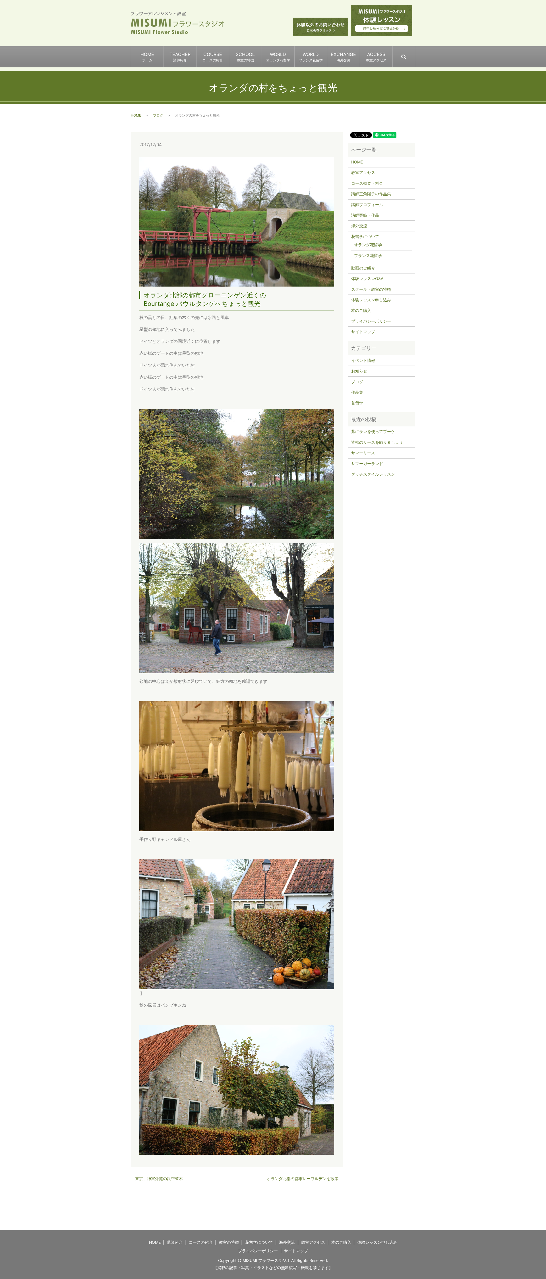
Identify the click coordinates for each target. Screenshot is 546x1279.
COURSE (212, 56)
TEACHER (180, 56)
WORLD (278, 56)
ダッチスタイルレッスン (373, 474)
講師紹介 (175, 1242)
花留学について (365, 236)
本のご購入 (361, 310)
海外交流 (359, 225)
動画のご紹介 (363, 268)
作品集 (357, 392)
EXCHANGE (343, 56)
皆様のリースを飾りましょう (377, 442)
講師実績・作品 (365, 215)
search (414, 54)
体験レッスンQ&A (367, 278)
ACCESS (376, 56)
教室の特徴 (229, 1242)
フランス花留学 (368, 255)
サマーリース (363, 452)
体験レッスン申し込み (371, 299)
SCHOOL (245, 56)
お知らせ (359, 370)
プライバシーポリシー (371, 321)
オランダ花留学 (368, 244)
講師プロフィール (367, 204)
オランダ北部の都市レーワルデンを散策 (302, 1178)
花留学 (357, 403)
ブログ (158, 115)
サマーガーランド (367, 463)
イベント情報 (363, 360)
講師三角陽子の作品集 (371, 193)
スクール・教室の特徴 (371, 289)
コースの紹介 (201, 1242)
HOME (147, 56)
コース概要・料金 (367, 183)
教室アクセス (363, 172)
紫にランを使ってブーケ (373, 431)
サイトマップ (363, 331)
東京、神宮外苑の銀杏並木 (159, 1178)
